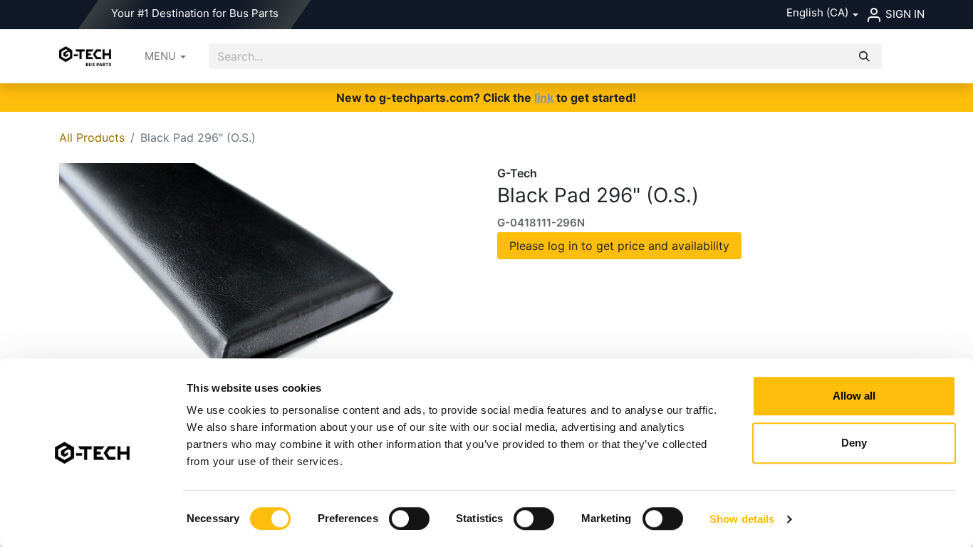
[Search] (864, 56)
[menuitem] (165, 57)
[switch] (409, 518)
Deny (854, 443)
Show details (741, 519)
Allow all (854, 396)
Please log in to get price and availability (619, 246)
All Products (92, 137)
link (543, 97)
